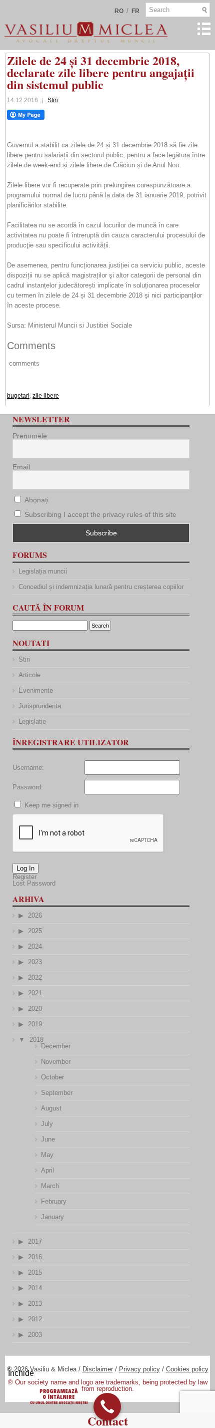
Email (21, 466)
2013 (35, 1303)
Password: (27, 787)
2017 (35, 1241)
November (55, 1061)
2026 (35, 915)
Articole (29, 675)
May (47, 1155)
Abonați (35, 500)
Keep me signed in (51, 805)
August (51, 1108)
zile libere (45, 395)
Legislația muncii (42, 571)
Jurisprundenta (39, 706)
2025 (35, 931)
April (47, 1170)
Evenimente (35, 690)
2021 (35, 993)
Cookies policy (187, 1369)
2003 (35, 1334)
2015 (35, 1272)
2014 (35, 1288)
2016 (35, 1257)
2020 (35, 1008)
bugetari (18, 395)
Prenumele (29, 435)
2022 (35, 977)
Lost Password (34, 883)
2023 (35, 962)
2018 (37, 1039)
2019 (35, 1024)
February (53, 1201)
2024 (35, 946)
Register (24, 877)
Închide (21, 1373)
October (52, 1077)
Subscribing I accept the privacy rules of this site (100, 514)
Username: (28, 767)
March (50, 1186)
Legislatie (32, 721)
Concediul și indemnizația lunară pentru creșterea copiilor (101, 587)
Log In (25, 868)
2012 (35, 1319)
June (48, 1139)
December (55, 1046)
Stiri (53, 100)
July (47, 1123)
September (56, 1092)
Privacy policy (139, 1369)
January (52, 1217)
